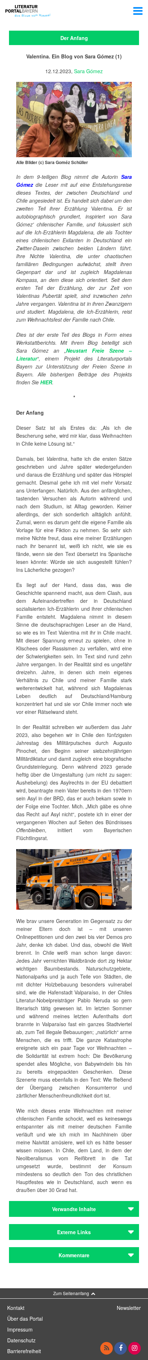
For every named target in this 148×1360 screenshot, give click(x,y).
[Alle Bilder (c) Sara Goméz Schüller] (74, 118)
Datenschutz (21, 1340)
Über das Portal (25, 1318)
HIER (46, 382)
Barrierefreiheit (24, 1351)
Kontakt (15, 1307)
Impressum (20, 1329)
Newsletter (129, 1307)
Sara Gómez (88, 71)
